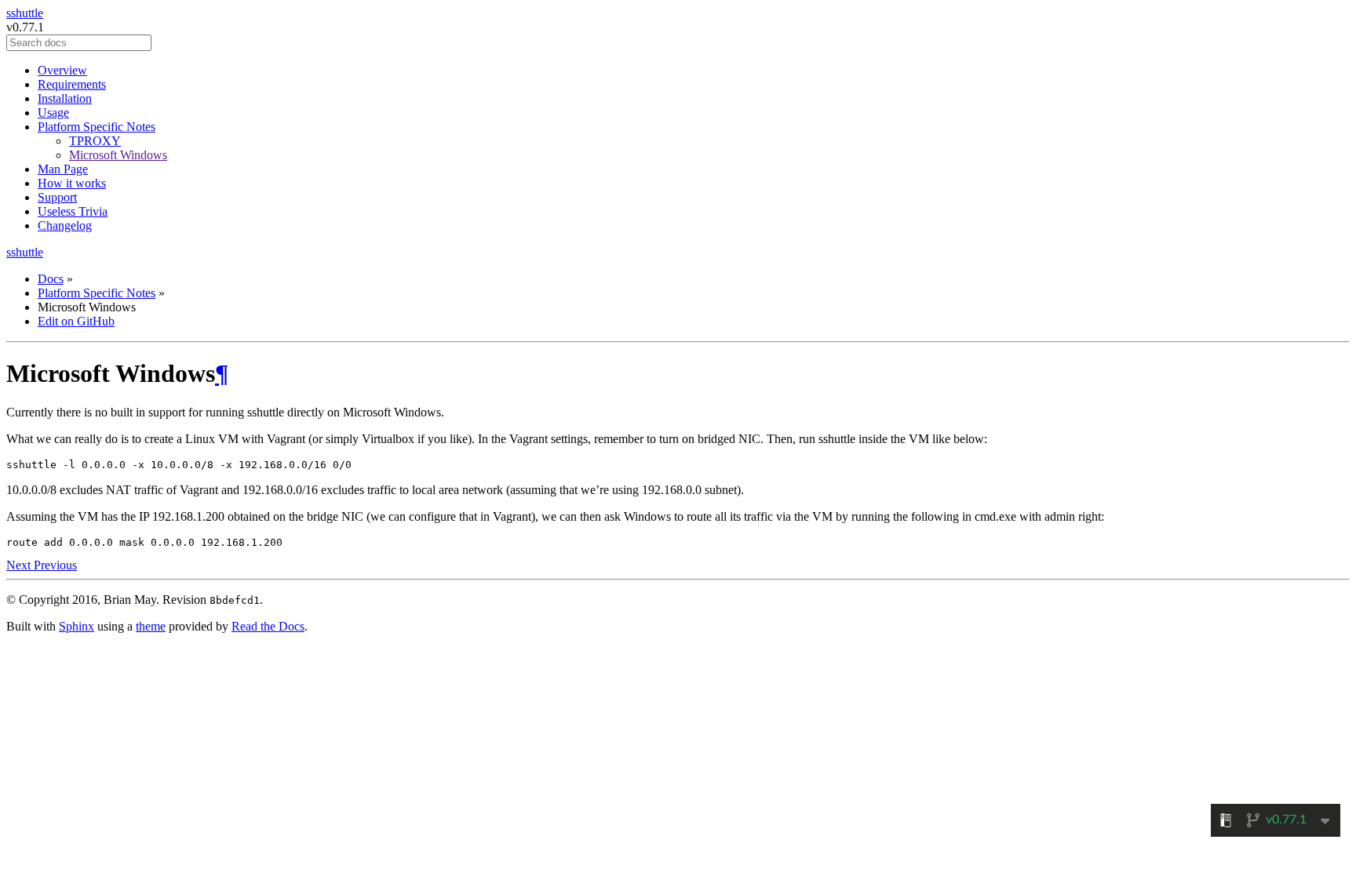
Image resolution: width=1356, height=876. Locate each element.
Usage (53, 112)
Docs (51, 278)
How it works (72, 183)
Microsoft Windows (118, 155)
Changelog (65, 225)
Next (20, 565)
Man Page (63, 169)
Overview (62, 70)
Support (57, 197)
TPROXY (95, 140)
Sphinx (76, 626)
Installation (65, 98)
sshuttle (24, 13)
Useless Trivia (73, 211)
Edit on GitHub (76, 321)
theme (151, 626)
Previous (55, 565)
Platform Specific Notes (96, 126)
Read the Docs (267, 626)
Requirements (72, 84)
